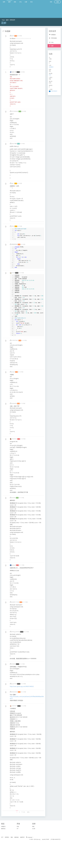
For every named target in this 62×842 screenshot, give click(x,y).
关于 (2, 837)
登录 (51, 2)
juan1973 (14, 683)
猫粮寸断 (14, 72)
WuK (13, 226)
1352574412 (15, 340)
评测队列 (3, 826)
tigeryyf (14, 565)
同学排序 (12, 20)
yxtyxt (13, 372)
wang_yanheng (16, 631)
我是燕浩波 (15, 244)
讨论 (20, 2)
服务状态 (3, 828)
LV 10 (18, 72)
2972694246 (15, 111)
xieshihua (14, 439)
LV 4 (18, 143)
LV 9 (19, 439)
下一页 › (23, 812)
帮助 (33, 826)
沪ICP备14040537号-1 (56, 839)
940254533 (15, 692)
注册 (57, 2)
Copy (42, 222)
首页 (4, 2)
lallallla (14, 497)
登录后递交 (54, 38)
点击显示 (51, 67)
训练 (15, 2)
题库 (9, 2)
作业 (31, 2)
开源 (18, 826)
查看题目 (53, 34)
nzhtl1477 (14, 706)
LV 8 (16, 36)
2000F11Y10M (16, 602)
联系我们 (7, 837)
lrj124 (13, 272)
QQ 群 (33, 828)
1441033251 (54, 91)
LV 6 (17, 497)
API (17, 828)
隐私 (12, 837)
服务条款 (16, 837)
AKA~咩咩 (14, 143)
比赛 (26, 2)
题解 (52, 46)
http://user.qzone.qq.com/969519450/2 (22, 686)
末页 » (28, 812)
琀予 (13, 36)
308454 (14, 664)
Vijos (3, 20)
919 (50, 75)
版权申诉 (22, 837)
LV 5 (20, 111)
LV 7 (16, 183)
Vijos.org (38, 839)
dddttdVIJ (14, 403)
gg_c (13, 183)
